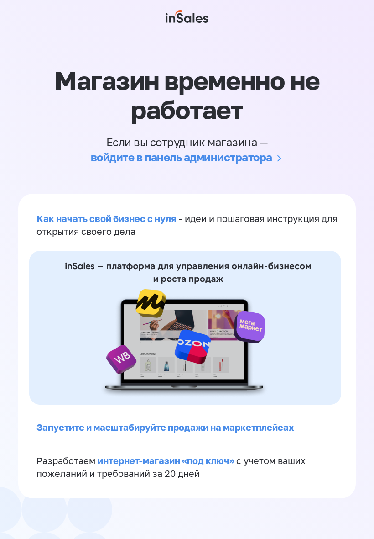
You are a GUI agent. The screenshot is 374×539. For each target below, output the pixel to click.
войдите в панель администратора (181, 157)
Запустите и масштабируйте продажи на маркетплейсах (165, 427)
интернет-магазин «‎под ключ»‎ (167, 460)
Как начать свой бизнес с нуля (106, 218)
